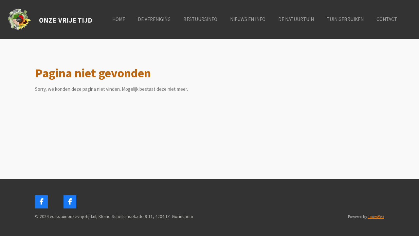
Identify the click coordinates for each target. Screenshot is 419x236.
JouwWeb (376, 216)
